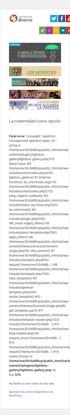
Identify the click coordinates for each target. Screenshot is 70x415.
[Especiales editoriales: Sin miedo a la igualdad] (35, 82)
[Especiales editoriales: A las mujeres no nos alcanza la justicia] (35, 105)
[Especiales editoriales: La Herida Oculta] (35, 94)
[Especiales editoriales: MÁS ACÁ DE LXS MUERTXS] (35, 71)
